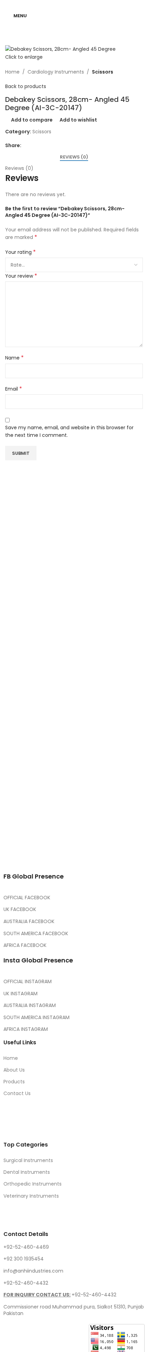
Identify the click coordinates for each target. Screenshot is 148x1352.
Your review (21, 276)
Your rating (20, 252)
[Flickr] (123, 854)
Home (12, 71)
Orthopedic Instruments (32, 1183)
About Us (14, 1069)
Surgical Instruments (28, 1160)
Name (14, 358)
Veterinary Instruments (31, 1195)
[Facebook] (12, 854)
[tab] (74, 157)
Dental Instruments (26, 1172)
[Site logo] (74, 15)
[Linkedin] (105, 854)
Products (14, 1081)
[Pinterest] (67, 854)
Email (13, 389)
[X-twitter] (30, 854)
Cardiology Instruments (56, 71)
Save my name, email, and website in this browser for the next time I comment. (69, 431)
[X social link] (34, 145)
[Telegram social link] (58, 145)
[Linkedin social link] (50, 145)
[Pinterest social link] (42, 145)
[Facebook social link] (25, 145)
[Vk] (86, 854)
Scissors (102, 71)
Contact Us (17, 1093)
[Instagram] (49, 854)
